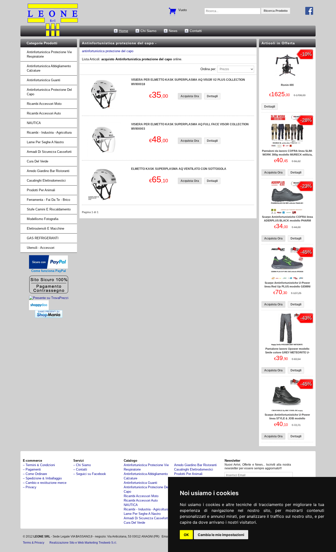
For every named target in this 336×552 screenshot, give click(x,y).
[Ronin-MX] (287, 81)
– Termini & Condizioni (39, 465)
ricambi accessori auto (44, 113)
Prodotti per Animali (41, 190)
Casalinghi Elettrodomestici (46, 180)
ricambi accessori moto (44, 104)
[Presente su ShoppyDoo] (39, 306)
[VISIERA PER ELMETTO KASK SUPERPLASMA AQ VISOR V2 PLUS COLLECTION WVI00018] (104, 111)
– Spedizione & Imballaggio (42, 478)
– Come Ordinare (35, 474)
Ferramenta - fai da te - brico (48, 200)
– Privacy (29, 487)
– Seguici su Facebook (89, 474)
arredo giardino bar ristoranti (48, 171)
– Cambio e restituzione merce (44, 483)
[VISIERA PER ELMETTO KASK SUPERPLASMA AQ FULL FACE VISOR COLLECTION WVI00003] (104, 155)
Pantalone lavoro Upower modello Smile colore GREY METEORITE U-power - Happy (287, 352)
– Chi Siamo (82, 465)
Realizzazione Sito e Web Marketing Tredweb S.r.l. (83, 542)
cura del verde (37, 161)
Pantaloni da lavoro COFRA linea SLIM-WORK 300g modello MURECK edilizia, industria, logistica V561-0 (287, 154)
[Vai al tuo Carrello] (172, 9)
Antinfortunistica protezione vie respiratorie (49, 54)
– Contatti (80, 469)
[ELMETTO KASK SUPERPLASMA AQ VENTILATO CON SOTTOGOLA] (104, 200)
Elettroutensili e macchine (45, 228)
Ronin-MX (287, 84)
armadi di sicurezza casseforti (49, 152)
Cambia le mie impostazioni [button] (221, 535)
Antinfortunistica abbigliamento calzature (49, 68)
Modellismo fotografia (42, 219)
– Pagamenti (32, 469)
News (173, 31)
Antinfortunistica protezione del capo (49, 92)
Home (123, 31)
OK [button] (186, 535)
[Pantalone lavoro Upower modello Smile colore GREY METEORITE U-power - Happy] (287, 345)
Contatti (196, 31)
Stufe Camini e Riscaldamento (49, 209)
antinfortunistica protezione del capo (107, 51)
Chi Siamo (148, 31)
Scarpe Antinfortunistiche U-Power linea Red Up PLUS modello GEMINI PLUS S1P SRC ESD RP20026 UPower (287, 286)
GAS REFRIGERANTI (43, 238)
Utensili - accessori (40, 248)
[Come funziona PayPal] (48, 267)
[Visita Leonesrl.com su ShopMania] (48, 316)
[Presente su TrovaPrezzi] (48, 298)
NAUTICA (34, 123)
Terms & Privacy (33, 542)
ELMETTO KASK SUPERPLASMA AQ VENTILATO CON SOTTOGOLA (178, 169)
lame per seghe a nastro (45, 142)
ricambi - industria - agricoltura (49, 132)
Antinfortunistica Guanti (43, 80)
